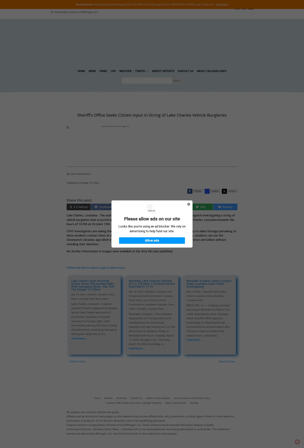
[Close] (189, 204)
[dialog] (152, 224)
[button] (152, 240)
